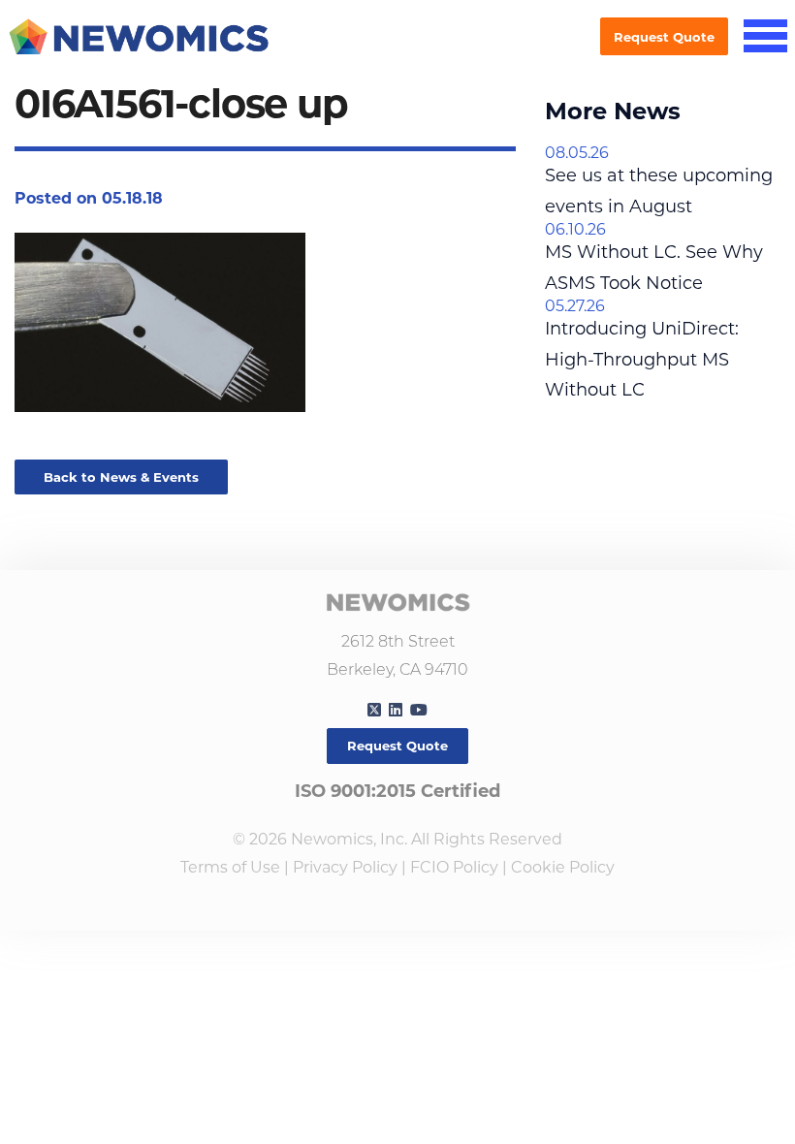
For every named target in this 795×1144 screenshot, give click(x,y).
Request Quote (664, 37)
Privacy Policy (345, 867)
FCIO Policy (454, 867)
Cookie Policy (563, 867)
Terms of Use (230, 867)
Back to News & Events (121, 477)
